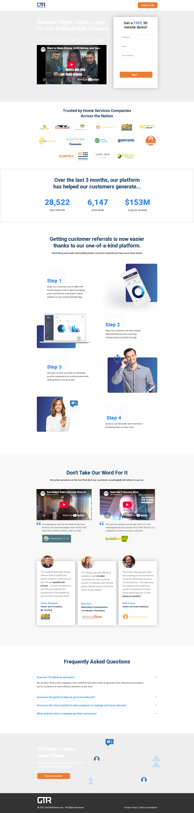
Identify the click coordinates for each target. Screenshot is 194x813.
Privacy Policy (130, 807)
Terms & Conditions (148, 807)
